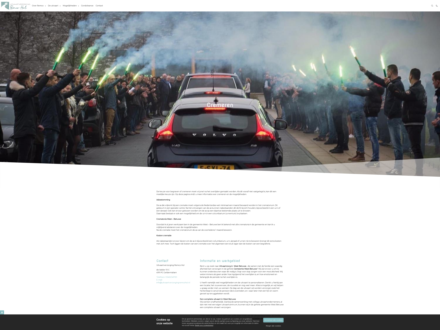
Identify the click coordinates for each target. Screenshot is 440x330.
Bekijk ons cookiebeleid (204, 325)
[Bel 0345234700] (436, 5)
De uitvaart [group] (53, 6)
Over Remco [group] (38, 6)
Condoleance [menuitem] (87, 6)
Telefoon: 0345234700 (166, 277)
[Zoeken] (432, 5)
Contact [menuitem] (99, 6)
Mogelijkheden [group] (70, 6)
